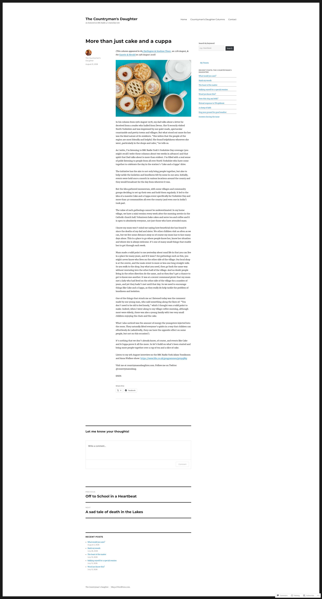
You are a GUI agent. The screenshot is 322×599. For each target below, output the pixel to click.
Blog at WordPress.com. (120, 587)
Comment (182, 464)
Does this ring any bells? (208, 99)
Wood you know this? (96, 567)
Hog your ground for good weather (213, 112)
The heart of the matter (97, 554)
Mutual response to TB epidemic (212, 103)
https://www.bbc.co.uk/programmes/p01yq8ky (163, 358)
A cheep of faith (205, 108)
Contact (232, 19)
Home (184, 19)
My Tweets (204, 63)
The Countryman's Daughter (111, 19)
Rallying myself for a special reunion (102, 561)
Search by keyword (207, 43)
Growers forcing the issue (209, 117)
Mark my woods (94, 548)
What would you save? (96, 542)
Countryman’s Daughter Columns (207, 19)
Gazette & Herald (127, 54)
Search (229, 48)
